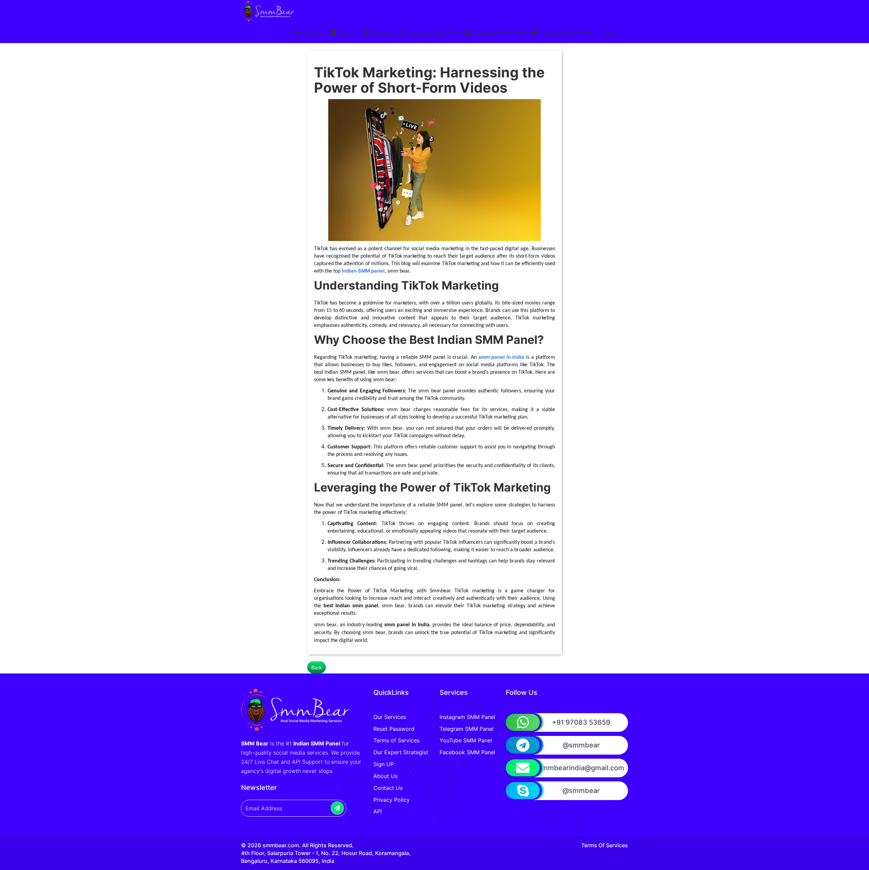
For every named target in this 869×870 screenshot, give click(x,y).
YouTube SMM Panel (564, 32)
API (377, 811)
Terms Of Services (604, 845)
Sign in (346, 32)
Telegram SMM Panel (500, 32)
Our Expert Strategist (400, 752)
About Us (385, 776)
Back (316, 667)
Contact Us (388, 787)
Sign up (310, 32)
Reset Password (393, 728)
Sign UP (383, 764)
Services (382, 32)
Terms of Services (396, 740)
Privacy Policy (391, 799)
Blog (610, 32)
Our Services (389, 717)
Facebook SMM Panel (467, 752)
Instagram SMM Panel (433, 32)
